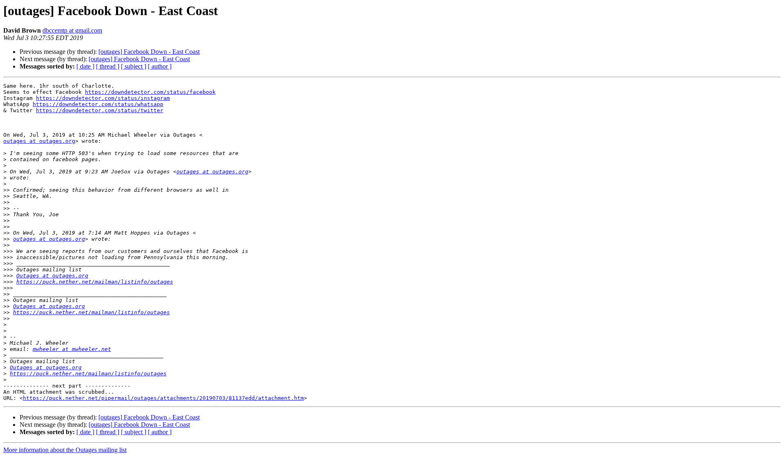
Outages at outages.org (52, 276)
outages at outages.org (39, 141)
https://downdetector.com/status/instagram (103, 98)
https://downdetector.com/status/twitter (99, 110)
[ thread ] (107, 66)
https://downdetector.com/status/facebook (150, 92)
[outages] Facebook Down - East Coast (149, 51)
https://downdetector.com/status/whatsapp (98, 104)
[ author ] (160, 66)
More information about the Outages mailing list (65, 449)
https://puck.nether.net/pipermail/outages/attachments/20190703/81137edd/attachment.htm (163, 398)
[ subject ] (133, 66)
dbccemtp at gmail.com (72, 30)
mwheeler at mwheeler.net (72, 349)
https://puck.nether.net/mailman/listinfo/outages (94, 282)
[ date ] (85, 66)
